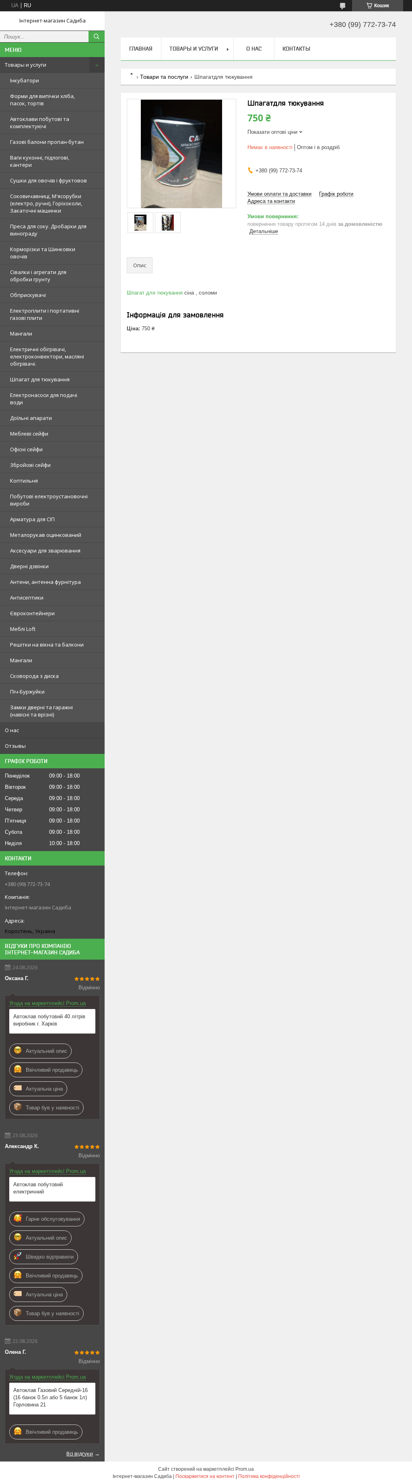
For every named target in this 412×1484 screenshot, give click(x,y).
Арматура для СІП (32, 519)
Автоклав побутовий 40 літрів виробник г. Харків (49, 1020)
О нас (12, 730)
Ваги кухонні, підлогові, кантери (39, 161)
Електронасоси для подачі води (43, 398)
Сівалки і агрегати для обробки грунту (38, 275)
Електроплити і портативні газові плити (44, 314)
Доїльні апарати (31, 418)
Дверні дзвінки (29, 566)
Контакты (296, 48)
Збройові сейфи (30, 465)
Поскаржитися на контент (205, 1476)
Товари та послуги (164, 77)
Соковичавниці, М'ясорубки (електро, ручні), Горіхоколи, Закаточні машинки (46, 203)
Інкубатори (24, 80)
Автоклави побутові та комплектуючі (39, 122)
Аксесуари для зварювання (45, 550)
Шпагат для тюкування (40, 379)
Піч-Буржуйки (27, 691)
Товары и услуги (25, 64)
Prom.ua (244, 1469)
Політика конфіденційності (269, 1476)
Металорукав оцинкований (45, 534)
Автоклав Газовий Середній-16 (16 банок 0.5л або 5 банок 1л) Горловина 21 (50, 1397)
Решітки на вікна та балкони (47, 644)
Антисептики (26, 597)
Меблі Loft (22, 628)
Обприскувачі (28, 295)
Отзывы (15, 745)
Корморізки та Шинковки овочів (42, 253)
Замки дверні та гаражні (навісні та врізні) (41, 711)
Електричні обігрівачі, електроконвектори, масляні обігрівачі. (47, 356)
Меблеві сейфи (29, 433)
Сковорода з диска (34, 676)
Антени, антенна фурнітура (45, 581)
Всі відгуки (79, 1453)
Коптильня (24, 480)
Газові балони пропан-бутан (47, 141)
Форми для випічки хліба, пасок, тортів (42, 99)
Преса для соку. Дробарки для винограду (48, 230)
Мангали (21, 333)
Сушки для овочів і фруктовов (48, 180)
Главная (140, 48)
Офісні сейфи (26, 449)
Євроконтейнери (32, 613)
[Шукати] (97, 37)
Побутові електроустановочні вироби (49, 500)
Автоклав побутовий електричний (38, 1188)
